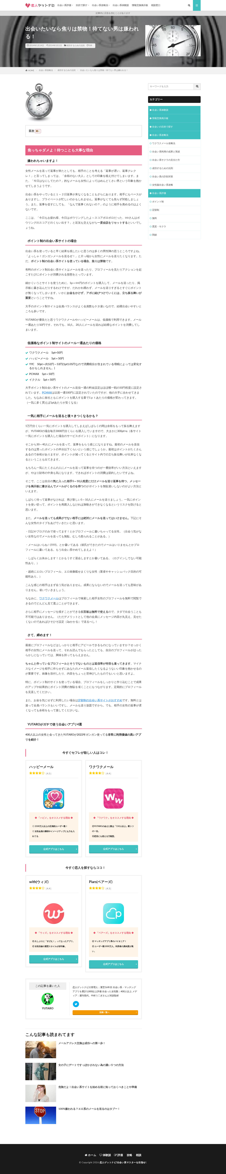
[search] (197, 86)
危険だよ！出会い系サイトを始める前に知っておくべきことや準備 (97, 1087)
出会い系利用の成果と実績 (166, 152)
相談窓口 (155, 5)
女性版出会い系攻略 (162, 185)
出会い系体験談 (121, 5)
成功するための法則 (76, 45)
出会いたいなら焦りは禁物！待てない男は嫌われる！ (104, 70)
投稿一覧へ (104, 1012)
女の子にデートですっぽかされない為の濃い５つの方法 (91, 1065)
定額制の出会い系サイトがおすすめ (100, 700)
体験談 (106, 1155)
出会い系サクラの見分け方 (166, 160)
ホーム (91, 1155)
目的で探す (81, 5)
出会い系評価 (64, 5)
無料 (154, 218)
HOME (31, 71)
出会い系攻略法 (100, 5)
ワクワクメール (49, 598)
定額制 (155, 210)
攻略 (129, 1155)
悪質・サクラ (159, 226)
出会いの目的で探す (162, 127)
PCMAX (47, 392)
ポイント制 (158, 202)
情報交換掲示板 (140, 5)
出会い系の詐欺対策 (162, 176)
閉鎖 (154, 235)
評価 (120, 1155)
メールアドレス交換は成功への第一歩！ (81, 1043)
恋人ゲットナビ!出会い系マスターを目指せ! (123, 1162)
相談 (138, 1155)
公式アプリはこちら (53, 849)
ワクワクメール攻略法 (163, 143)
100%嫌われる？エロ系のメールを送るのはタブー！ (89, 1109)
